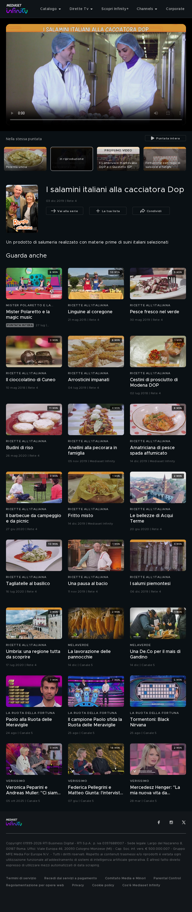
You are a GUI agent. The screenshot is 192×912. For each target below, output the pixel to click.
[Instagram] (171, 822)
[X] (184, 822)
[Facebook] (158, 822)
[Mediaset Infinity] (17, 9)
